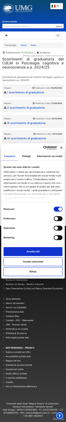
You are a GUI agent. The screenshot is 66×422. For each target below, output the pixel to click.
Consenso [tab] (9, 156)
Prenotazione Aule (15, 311)
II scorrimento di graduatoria (26, 107)
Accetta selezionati (33, 261)
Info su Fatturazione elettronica (21, 386)
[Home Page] (6, 35)
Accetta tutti (33, 251)
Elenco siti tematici (15, 303)
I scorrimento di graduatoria (25, 92)
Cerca (59, 26)
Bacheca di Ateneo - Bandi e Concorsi (25, 284)
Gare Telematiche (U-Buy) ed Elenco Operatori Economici (34, 288)
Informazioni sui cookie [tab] (49, 156)
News (33, 45)
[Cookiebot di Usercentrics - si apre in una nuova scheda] (43, 148)
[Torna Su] (58, 419)
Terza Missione (13, 299)
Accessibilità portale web (18, 356)
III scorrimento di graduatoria (26, 123)
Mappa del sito (13, 360)
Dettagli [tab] (26, 156)
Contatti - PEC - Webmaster (19, 320)
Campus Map (12, 316)
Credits (9, 382)
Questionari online (14, 369)
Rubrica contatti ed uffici (18, 352)
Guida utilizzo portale (16, 373)
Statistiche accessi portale (19, 365)
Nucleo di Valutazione (16, 280)
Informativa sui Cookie (17, 329)
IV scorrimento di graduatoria (26, 138)
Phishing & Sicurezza (16, 333)
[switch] (58, 218)
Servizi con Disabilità (16, 307)
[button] (59, 415)
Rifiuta (33, 271)
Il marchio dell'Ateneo (16, 377)
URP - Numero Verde (16, 324)
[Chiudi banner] (61, 148)
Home (23, 45)
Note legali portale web (17, 337)
